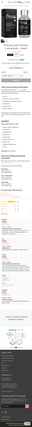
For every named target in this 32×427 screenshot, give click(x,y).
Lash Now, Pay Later (7, 360)
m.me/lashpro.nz (6, 378)
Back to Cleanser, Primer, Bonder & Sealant (17, 318)
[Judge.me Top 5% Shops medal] (13, 342)
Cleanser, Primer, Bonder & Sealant (19, 6)
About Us (4, 368)
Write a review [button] (16, 197)
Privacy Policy (5, 419)
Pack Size (3, 72)
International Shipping (8, 358)
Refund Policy (5, 365)
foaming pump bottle (7, 162)
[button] (15, 51)
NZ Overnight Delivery (7, 355)
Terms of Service (6, 417)
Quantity (25, 72)
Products (6, 6)
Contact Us (5, 370)
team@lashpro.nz (6, 380)
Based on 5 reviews (6, 195)
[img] (16, 224)
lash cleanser (19, 90)
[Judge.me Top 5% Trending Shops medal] (19, 342)
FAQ (3, 363)
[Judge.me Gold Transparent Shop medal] (16, 335)
